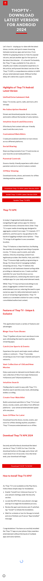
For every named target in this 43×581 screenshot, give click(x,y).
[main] (21, 21)
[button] (4, 576)
